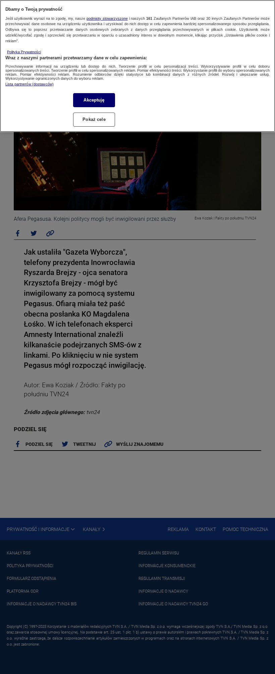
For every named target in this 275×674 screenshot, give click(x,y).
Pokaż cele (93, 119)
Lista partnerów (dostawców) (29, 84)
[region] (137, 66)
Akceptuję (94, 100)
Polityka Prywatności (24, 52)
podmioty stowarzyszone (107, 18)
